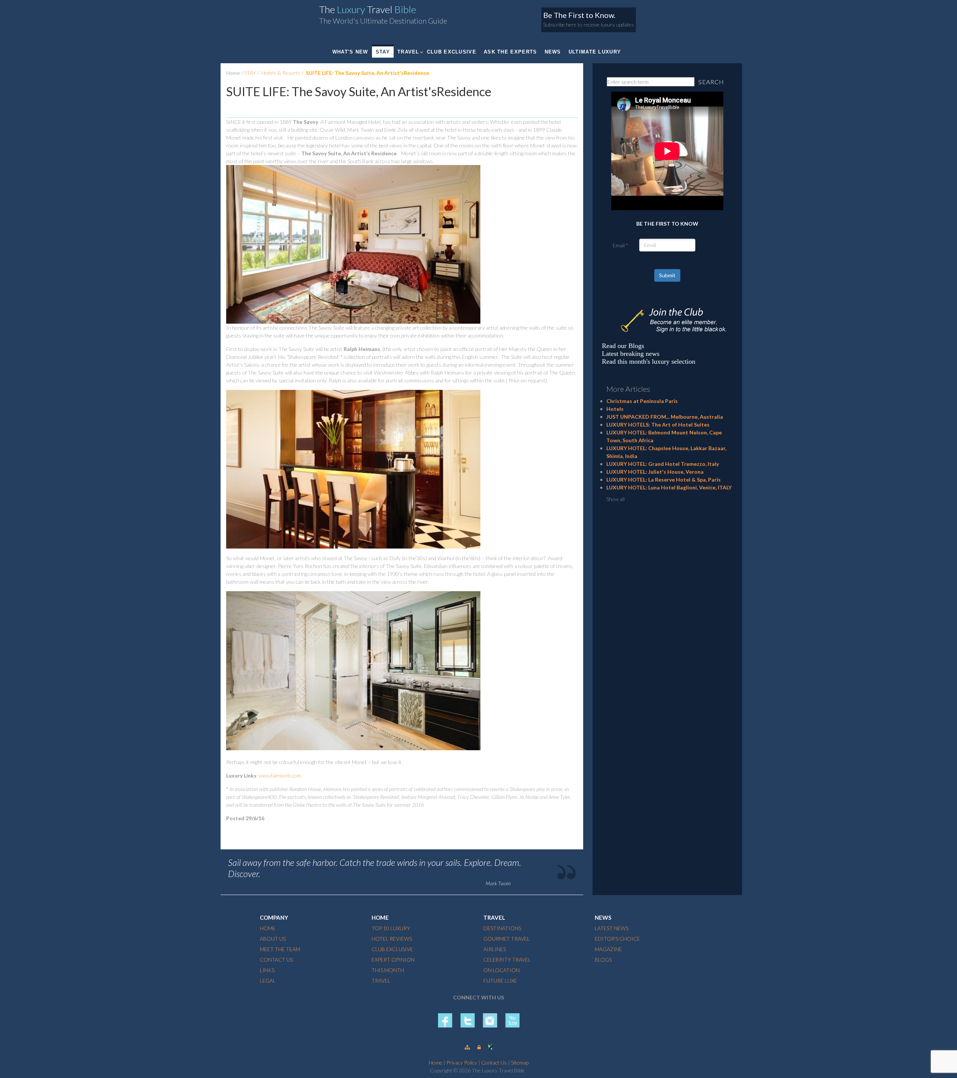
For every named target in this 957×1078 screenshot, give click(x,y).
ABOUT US (273, 938)
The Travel (367, 9)
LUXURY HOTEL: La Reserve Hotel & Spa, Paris (663, 479)
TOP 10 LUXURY (391, 928)
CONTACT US (276, 959)
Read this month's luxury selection (648, 361)
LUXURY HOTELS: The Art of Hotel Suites (658, 424)
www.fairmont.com (280, 775)
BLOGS (603, 959)
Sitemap (520, 1062)
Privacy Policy (461, 1062)
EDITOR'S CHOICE (617, 938)
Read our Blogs (623, 345)
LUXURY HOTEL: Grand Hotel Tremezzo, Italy (662, 464)
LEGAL (268, 980)
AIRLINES (494, 949)
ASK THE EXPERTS (510, 52)
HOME (268, 928)
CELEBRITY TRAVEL (507, 959)
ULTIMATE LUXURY (595, 52)
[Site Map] (467, 1047)
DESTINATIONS (502, 928)
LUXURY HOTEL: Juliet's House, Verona (655, 471)
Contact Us (494, 1062)
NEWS (553, 52)
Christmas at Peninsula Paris (642, 401)
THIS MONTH (388, 970)
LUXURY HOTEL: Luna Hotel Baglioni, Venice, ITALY (669, 487)
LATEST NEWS (611, 928)
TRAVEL (408, 52)
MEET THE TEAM (280, 949)
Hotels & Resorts (281, 73)
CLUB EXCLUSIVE (451, 52)
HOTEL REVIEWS (392, 938)
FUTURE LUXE (500, 980)
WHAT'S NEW (350, 52)
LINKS (267, 970)
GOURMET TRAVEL (506, 938)
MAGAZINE (608, 949)
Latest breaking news (630, 353)
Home (233, 73)
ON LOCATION (501, 970)
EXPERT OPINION (393, 959)
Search (711, 81)
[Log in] (479, 1047)
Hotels (615, 409)
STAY (383, 52)
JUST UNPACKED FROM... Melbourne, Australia (664, 416)
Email (619, 245)
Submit (667, 275)
